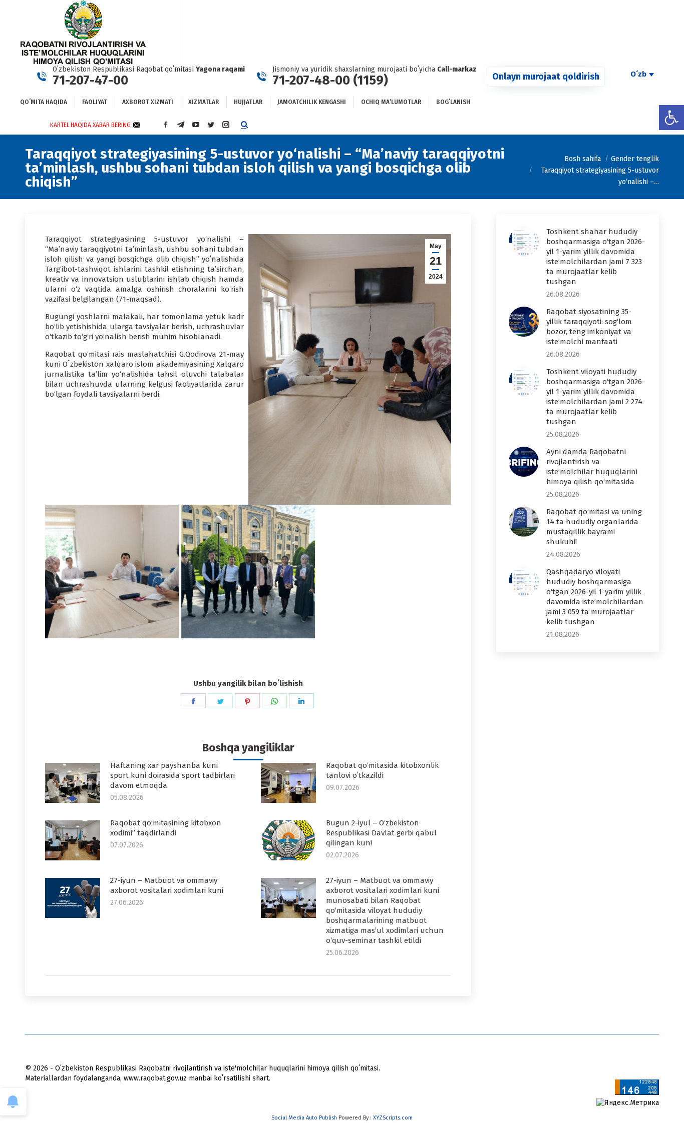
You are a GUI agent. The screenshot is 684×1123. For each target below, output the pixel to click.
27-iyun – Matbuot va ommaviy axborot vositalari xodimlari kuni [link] (166, 885)
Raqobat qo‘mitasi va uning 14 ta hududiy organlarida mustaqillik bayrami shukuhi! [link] (594, 526)
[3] (248, 571)
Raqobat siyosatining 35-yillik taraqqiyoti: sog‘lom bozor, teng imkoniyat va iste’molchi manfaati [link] (589, 326)
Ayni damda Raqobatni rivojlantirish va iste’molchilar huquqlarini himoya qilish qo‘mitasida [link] (591, 466)
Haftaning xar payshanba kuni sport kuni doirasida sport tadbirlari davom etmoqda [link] (172, 775)
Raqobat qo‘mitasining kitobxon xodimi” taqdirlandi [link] (165, 827)
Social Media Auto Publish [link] (304, 1117)
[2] (112, 571)
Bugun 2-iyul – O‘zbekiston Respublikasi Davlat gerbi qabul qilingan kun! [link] (381, 832)
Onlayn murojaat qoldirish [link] (545, 76)
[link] (671, 117)
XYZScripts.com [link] (393, 1117)
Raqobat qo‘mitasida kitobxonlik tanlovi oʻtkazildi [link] (382, 770)
